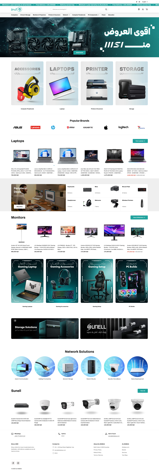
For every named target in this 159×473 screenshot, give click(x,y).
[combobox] (79, 9)
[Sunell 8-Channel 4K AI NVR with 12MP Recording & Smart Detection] (21, 405)
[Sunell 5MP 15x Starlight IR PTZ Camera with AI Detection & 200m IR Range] (44, 405)
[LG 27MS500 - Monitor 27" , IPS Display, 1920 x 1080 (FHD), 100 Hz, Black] (68, 232)
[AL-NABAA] (45, 328)
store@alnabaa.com (113, 436)
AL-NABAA (19, 468)
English (144, 1)
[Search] (106, 9)
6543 (56, 453)
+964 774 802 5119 (19, 436)
